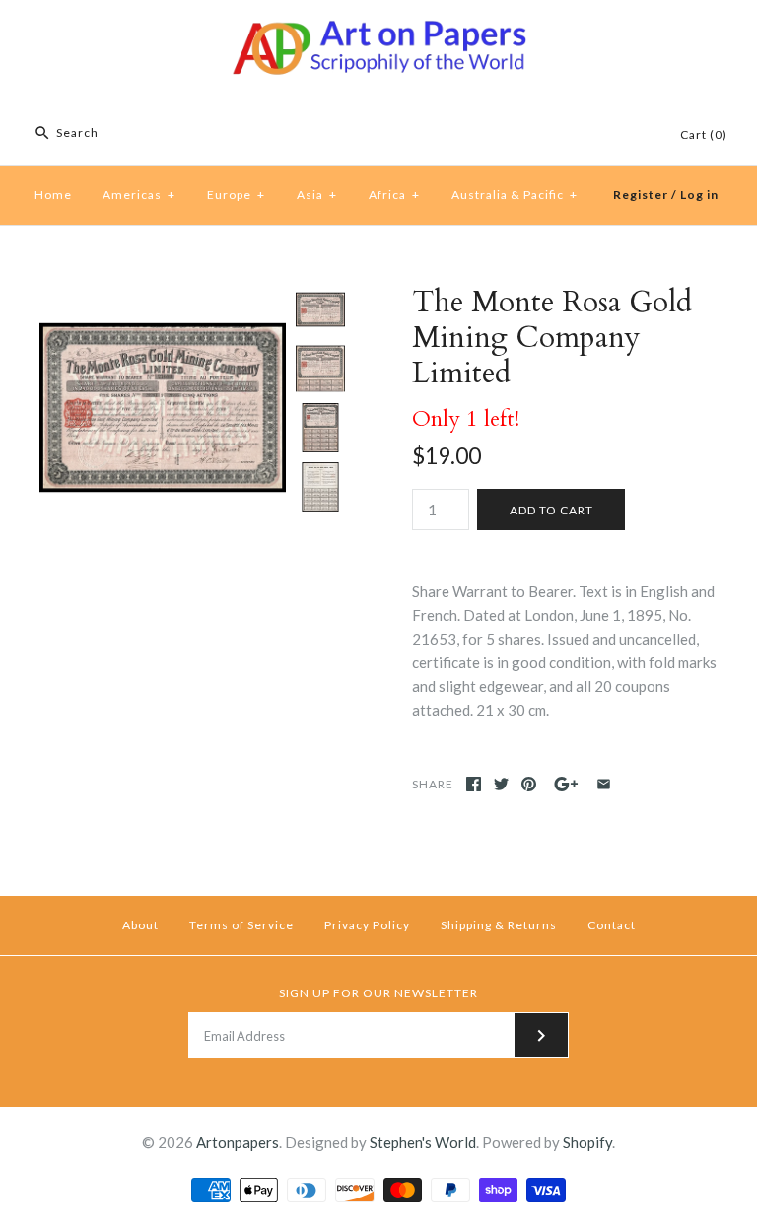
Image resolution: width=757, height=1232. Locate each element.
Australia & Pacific (514, 194)
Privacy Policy (367, 925)
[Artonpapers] (378, 31)
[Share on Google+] (566, 784)
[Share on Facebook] (473, 784)
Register (640, 194)
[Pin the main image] (528, 784)
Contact (611, 925)
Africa (394, 194)
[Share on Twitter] (501, 784)
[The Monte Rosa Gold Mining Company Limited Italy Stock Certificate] (162, 297)
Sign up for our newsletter (378, 993)
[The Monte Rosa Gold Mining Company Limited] (320, 368)
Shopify (587, 1142)
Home (53, 194)
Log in (699, 194)
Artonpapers (237, 1142)
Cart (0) (703, 134)
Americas (139, 194)
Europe (236, 194)
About (140, 925)
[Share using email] (603, 784)
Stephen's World (423, 1142)
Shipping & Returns (499, 925)
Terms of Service (241, 925)
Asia (317, 194)
